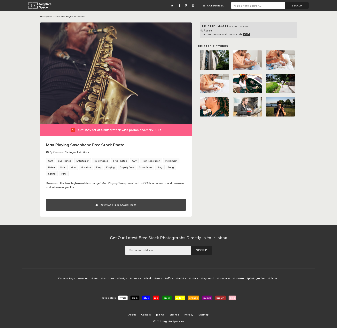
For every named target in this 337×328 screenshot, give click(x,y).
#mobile (181, 278)
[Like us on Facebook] (180, 5)
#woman (83, 278)
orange (193, 297)
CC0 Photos (64, 160)
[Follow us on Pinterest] (187, 5)
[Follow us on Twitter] (173, 5)
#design (122, 278)
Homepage (45, 16)
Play (98, 167)
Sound (52, 173)
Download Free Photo (118, 204)
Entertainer (82, 160)
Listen (51, 167)
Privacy (188, 314)
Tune (64, 173)
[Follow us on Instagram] (194, 5)
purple (207, 297)
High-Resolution (151, 160)
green (167, 297)
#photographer (256, 278)
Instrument (171, 160)
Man (73, 167)
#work (158, 278)
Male (63, 167)
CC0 (50, 160)
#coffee (193, 278)
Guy (134, 160)
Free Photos (120, 160)
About (132, 314)
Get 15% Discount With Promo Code (225, 34)
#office (169, 278)
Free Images (101, 160)
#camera (238, 278)
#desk (148, 278)
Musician (86, 167)
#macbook (107, 278)
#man (94, 278)
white (123, 297)
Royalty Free (127, 167)
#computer (223, 278)
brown (220, 297)
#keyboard (207, 278)
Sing (159, 167)
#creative (135, 278)
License (174, 314)
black (135, 297)
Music (56, 16)
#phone (273, 278)
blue (146, 297)
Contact (146, 314)
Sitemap (204, 314)
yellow (180, 297)
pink (232, 297)
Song (171, 167)
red (156, 297)
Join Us (160, 314)
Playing (110, 167)
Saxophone (145, 167)
